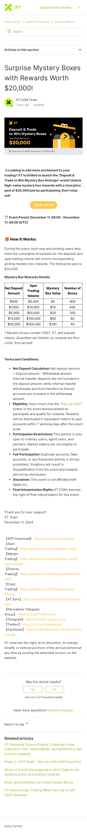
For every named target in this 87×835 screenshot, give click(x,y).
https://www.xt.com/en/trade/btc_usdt (48, 549)
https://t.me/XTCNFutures (37, 614)
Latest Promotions (38, 21)
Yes (32, 689)
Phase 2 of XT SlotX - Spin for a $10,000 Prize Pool (42, 762)
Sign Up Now (71, 404)
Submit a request (60, 710)
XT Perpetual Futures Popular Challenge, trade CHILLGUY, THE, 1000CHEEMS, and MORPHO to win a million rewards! (43, 749)
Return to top (14, 724)
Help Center (12, 21)
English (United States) (56, 7)
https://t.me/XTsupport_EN (45, 619)
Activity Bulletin (65, 21)
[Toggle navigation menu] (79, 7)
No (54, 689)
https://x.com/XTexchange (41, 624)
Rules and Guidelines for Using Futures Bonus (38, 782)
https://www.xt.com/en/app (54, 539)
